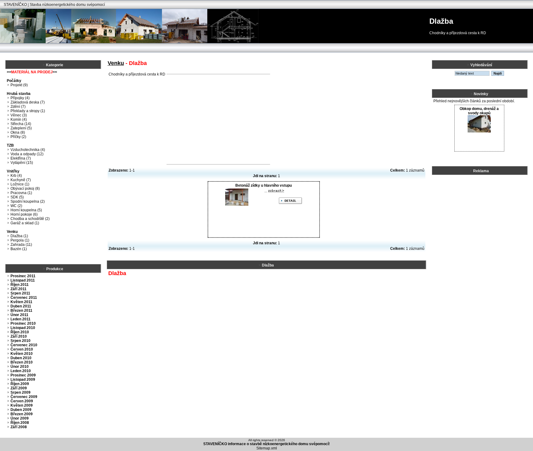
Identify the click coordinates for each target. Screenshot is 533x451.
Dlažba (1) (19, 236)
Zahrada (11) (21, 244)
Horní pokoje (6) (24, 214)
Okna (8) (17, 132)
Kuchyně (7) (20, 180)
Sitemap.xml (266, 448)
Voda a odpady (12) (26, 154)
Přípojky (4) (20, 98)
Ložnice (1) (19, 184)
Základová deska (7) (27, 102)
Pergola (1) (19, 240)
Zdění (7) (18, 106)
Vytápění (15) (21, 162)
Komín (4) (18, 119)
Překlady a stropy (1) (27, 111)
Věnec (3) (18, 115)
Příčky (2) (18, 137)
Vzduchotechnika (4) (27, 150)
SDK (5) (17, 197)
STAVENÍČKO (15, 4)
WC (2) (16, 206)
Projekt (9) (19, 85)
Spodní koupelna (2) (27, 201)
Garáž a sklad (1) (24, 223)
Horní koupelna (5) (26, 210)
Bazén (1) (18, 249)
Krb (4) (16, 175)
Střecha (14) (20, 124)
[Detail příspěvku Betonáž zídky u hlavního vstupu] (276, 191)
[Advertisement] (218, 119)
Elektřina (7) (20, 158)
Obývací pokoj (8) (25, 188)
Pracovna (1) (21, 193)
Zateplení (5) (21, 128)
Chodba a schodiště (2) (30, 219)
